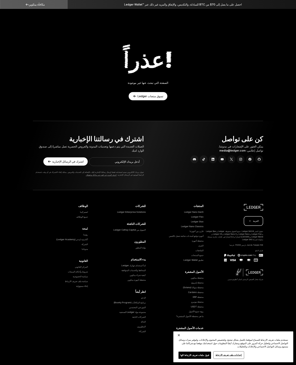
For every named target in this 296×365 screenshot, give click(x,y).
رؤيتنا (85, 234)
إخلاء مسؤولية (82, 286)
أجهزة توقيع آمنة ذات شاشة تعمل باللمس (186, 236)
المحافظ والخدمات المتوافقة (133, 270)
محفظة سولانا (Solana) (193, 287)
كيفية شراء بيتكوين (138, 275)
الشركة (85, 244)
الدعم (143, 297)
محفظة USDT (197, 306)
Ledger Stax (197, 221)
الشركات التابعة (139, 317)
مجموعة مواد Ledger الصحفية (132, 312)
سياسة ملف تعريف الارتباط (76, 281)
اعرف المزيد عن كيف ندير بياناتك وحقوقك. (101, 175)
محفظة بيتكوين (197, 278)
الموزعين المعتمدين (137, 307)
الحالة (143, 321)
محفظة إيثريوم (197, 282)
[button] (34, 4)
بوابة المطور (140, 247)
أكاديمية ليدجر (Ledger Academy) (72, 239)
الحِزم (201, 245)
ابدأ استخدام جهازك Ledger (133, 265)
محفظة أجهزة (198, 241)
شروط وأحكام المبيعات (78, 271)
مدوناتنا (85, 249)
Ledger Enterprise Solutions (131, 212)
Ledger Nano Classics (192, 226)
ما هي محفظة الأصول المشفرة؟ (190, 316)
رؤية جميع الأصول (196, 311)
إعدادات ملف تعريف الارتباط (228, 354)
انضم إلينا (84, 212)
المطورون (141, 326)
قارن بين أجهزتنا (197, 231)
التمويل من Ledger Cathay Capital (129, 230)
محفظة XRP (198, 297)
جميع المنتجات (197, 255)
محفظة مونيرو (197, 302)
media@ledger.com (232, 150)
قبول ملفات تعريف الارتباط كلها (194, 355)
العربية (256, 221)
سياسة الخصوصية (80, 276)
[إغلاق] (179, 335)
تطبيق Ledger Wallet (193, 260)
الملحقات (199, 250)
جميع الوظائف (82, 217)
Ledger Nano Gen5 (194, 212)
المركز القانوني (81, 267)
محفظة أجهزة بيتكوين (136, 280)
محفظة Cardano (196, 292)
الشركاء (142, 331)
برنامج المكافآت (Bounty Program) (130, 302)
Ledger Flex (197, 217)
